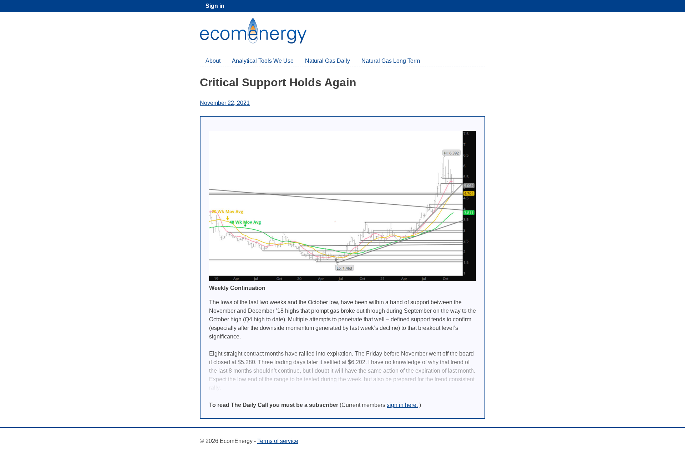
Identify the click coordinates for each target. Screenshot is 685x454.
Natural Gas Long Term (390, 61)
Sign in (215, 6)
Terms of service (277, 441)
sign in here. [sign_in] (402, 405)
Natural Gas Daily (327, 61)
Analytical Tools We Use (263, 61)
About (213, 61)
